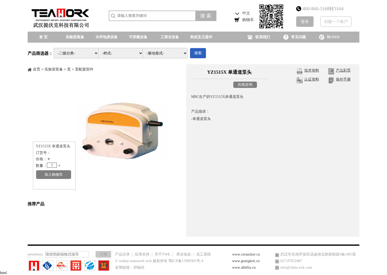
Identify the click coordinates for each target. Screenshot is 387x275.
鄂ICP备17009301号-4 (185, 261)
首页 (36, 69)
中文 (246, 13)
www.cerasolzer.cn (246, 254)
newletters (35, 254)
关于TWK (162, 254)
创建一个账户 (336, 21)
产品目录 (122, 254)
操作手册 (343, 79)
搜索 (198, 53)
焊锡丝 (139, 267)
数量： (41, 166)
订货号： (43, 153)
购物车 (248, 20)
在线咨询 (245, 85)
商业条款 (183, 254)
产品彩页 (343, 70)
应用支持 (142, 254)
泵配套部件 (84, 69)
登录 (305, 21)
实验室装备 (53, 69)
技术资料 (311, 70)
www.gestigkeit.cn (246, 261)
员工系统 (203, 254)
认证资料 (311, 79)
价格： (41, 159)
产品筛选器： (40, 53)
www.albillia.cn (244, 267)
